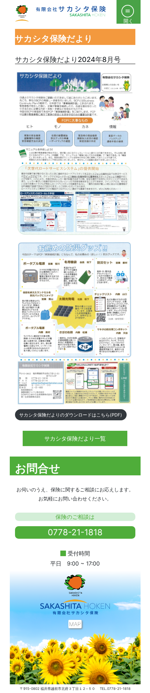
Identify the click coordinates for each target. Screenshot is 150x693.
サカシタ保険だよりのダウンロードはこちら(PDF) (70, 415)
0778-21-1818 (75, 532)
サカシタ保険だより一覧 (75, 438)
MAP (75, 624)
